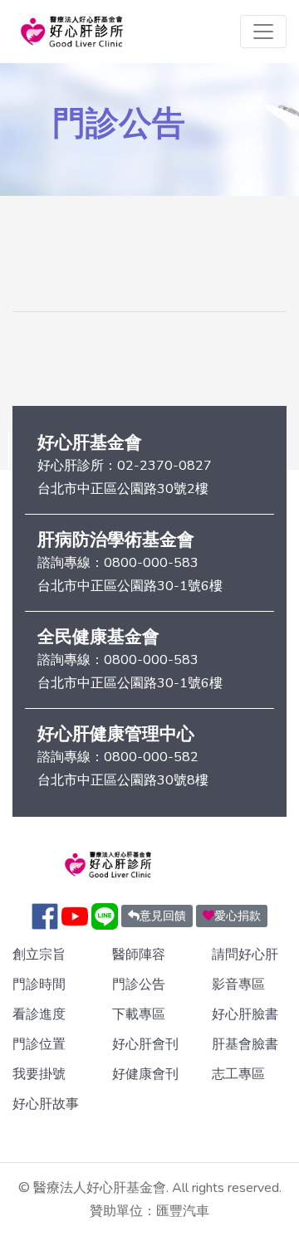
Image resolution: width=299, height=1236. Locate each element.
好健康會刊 (145, 1074)
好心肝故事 (45, 1104)
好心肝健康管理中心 (115, 733)
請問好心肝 (245, 954)
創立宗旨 (39, 954)
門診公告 (138, 984)
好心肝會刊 (145, 1044)
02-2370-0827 (164, 466)
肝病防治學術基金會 (115, 539)
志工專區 (238, 1074)
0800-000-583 (151, 563)
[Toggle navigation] (263, 31)
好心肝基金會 (89, 442)
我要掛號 (39, 1074)
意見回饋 (163, 916)
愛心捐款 (237, 916)
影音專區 (238, 984)
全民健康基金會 (98, 636)
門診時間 (39, 984)
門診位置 (39, 1044)
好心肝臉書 (245, 1014)
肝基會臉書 (245, 1044)
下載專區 (138, 1014)
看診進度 (39, 1014)
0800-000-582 (151, 757)
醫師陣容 (138, 954)
